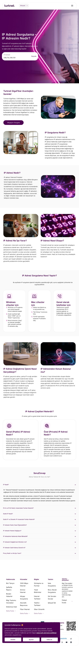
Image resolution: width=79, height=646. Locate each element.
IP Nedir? (6, 484)
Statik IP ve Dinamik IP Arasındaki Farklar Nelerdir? (19, 519)
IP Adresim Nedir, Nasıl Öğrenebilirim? (15, 525)
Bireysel (22, 5)
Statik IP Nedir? (8, 514)
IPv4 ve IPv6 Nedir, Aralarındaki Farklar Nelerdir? (18, 508)
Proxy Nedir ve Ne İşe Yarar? (12, 553)
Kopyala (33, 56)
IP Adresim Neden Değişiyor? (12, 530)
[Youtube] (66, 642)
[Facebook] (71, 639)
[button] (39, 484)
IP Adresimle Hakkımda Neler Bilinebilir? (15, 536)
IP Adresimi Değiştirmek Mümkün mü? (15, 542)
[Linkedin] (71, 642)
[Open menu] (72, 5)
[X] (62, 642)
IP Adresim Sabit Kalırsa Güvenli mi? (14, 547)
